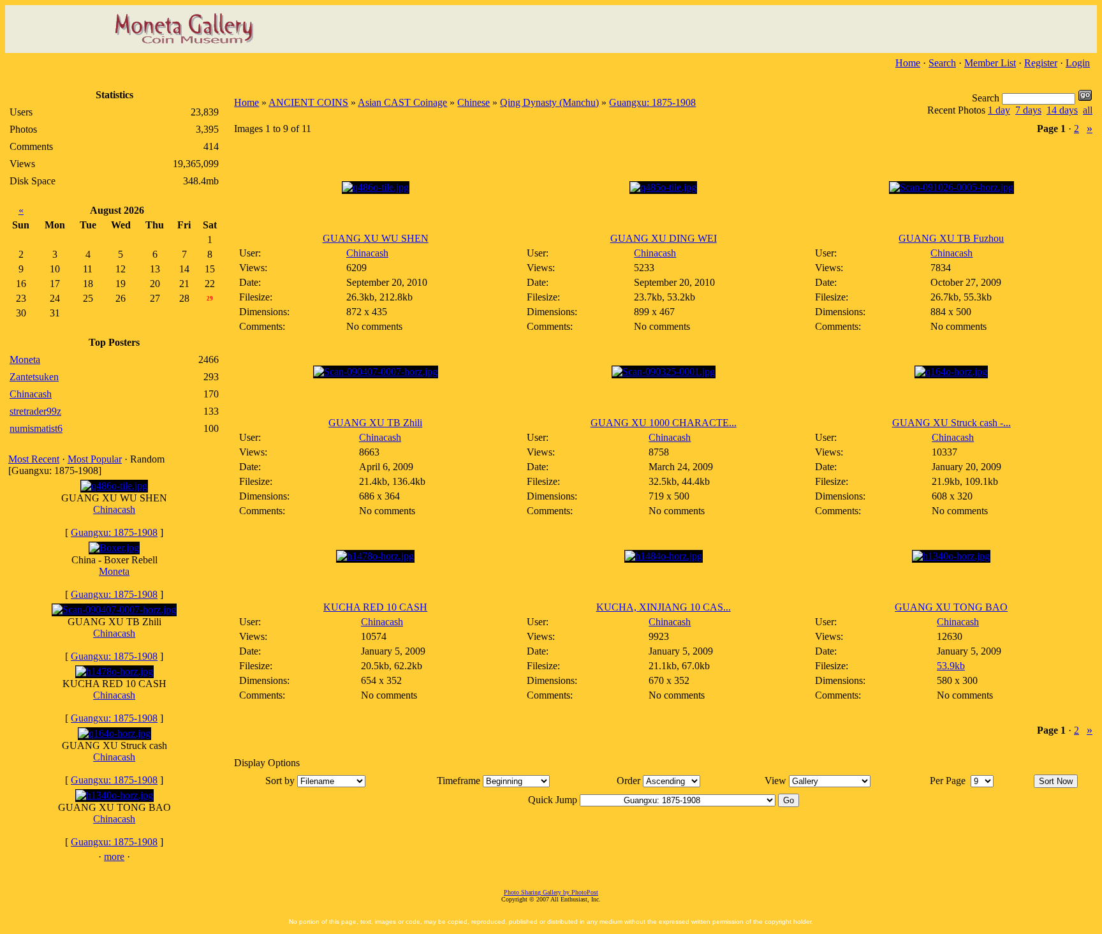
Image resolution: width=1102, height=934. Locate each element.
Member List (990, 62)
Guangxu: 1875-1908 (114, 532)
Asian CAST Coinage (402, 102)
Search (942, 62)
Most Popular (95, 459)
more (114, 856)
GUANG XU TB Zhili (375, 422)
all (1087, 110)
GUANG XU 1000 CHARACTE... (664, 422)
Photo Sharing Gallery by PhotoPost (551, 892)
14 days (1062, 110)
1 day (999, 110)
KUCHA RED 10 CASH (375, 607)
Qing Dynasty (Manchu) (549, 102)
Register (1040, 62)
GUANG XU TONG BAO (951, 607)
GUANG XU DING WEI (663, 238)
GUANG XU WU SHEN (376, 238)
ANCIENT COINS (308, 102)
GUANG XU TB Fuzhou (951, 238)
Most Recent (33, 459)
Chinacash (114, 509)
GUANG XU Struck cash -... (951, 422)
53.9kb (951, 665)
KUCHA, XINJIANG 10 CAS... (663, 607)
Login (1078, 62)
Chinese (473, 102)
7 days (1028, 110)
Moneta (114, 571)
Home (907, 62)
